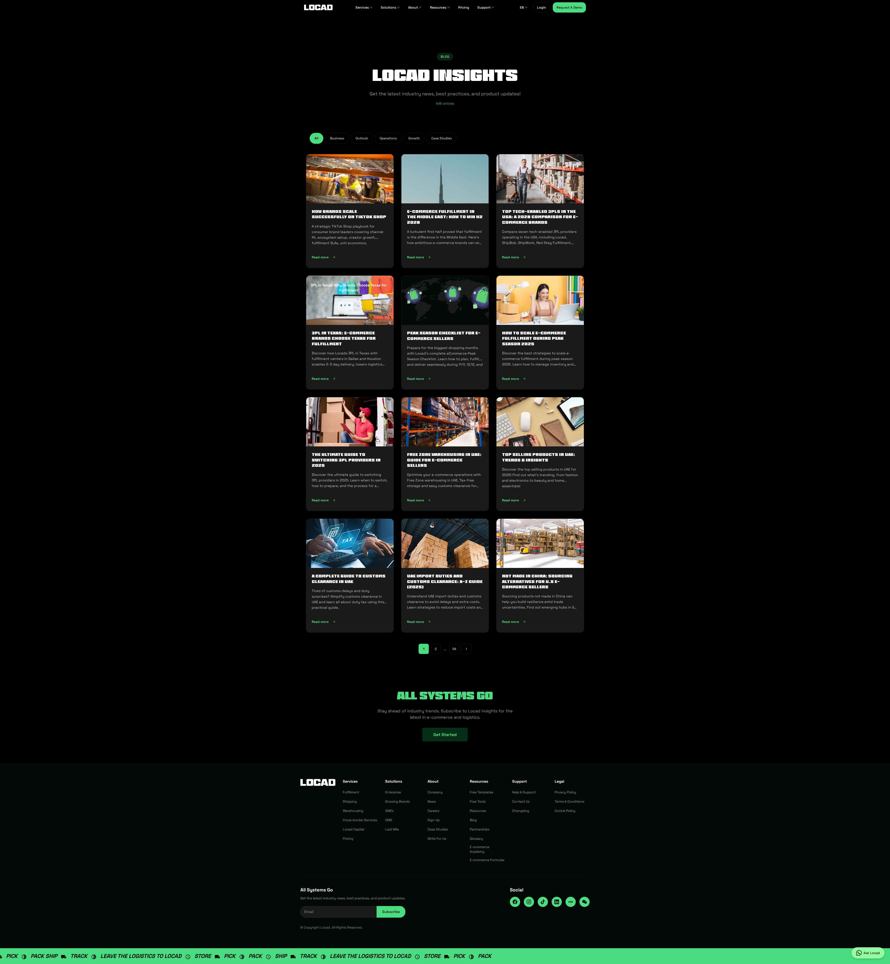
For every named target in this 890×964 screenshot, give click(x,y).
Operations (388, 138)
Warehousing (353, 811)
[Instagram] (529, 902)
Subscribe (391, 911)
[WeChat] (584, 902)
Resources (438, 7)
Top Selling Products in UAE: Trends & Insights (538, 457)
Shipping (350, 801)
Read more (349, 258)
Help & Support (524, 792)
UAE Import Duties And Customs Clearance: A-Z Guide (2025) (445, 581)
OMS (388, 820)
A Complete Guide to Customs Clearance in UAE (348, 578)
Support (483, 7)
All (316, 138)
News (432, 801)
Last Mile (392, 829)
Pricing (463, 7)
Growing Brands (397, 801)
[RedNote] (571, 902)
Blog (473, 820)
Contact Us (521, 801)
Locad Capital (353, 829)
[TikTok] (543, 902)
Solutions (388, 7)
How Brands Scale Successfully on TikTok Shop (349, 214)
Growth (414, 138)
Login (541, 7)
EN (522, 7)
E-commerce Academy (479, 849)
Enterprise (393, 792)
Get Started (445, 734)
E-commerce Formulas (487, 860)
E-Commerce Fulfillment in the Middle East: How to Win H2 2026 (445, 216)
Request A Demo (569, 7)
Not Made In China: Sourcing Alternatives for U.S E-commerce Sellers (537, 581)
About (413, 7)
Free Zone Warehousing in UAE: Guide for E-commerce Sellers (444, 460)
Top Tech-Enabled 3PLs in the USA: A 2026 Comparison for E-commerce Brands (540, 216)
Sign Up (434, 820)
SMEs (389, 811)
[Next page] (466, 649)
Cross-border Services (360, 820)
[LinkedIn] (557, 902)
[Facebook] (515, 902)
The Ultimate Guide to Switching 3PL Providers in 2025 (346, 460)
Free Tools (478, 801)
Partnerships (479, 829)
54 (454, 649)
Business (337, 138)
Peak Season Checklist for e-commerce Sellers (443, 335)
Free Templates (481, 792)
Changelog (520, 811)
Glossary (476, 838)
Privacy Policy (565, 792)
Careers (433, 811)
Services (362, 7)
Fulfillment (351, 792)
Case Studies (441, 138)
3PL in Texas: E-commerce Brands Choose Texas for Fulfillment (344, 338)
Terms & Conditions (569, 801)
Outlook (362, 138)
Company (435, 792)
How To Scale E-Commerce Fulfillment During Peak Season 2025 (534, 338)
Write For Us (437, 838)
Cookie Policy (565, 811)
